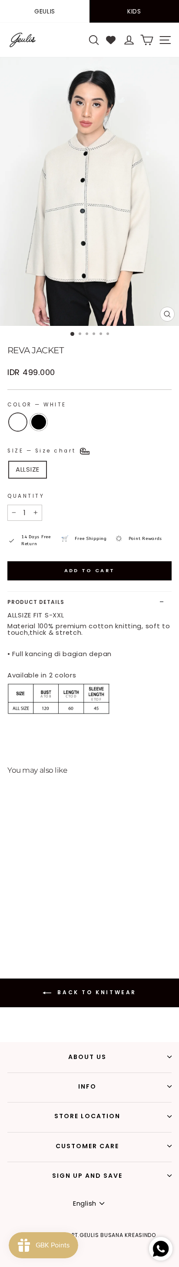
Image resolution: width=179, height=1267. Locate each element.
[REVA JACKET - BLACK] (19, 926)
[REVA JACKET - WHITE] (9, 926)
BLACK (38, 422)
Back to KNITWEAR (95, 992)
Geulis (44, 11)
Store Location (87, 1116)
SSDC (105, 1261)
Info (87, 1086)
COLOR (36, 404)
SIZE (43, 450)
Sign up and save (87, 1175)
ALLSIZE (28, 469)
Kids (134, 11)
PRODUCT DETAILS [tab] (35, 602)
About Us (87, 1056)
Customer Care (87, 1146)
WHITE (18, 422)
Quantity (25, 496)
